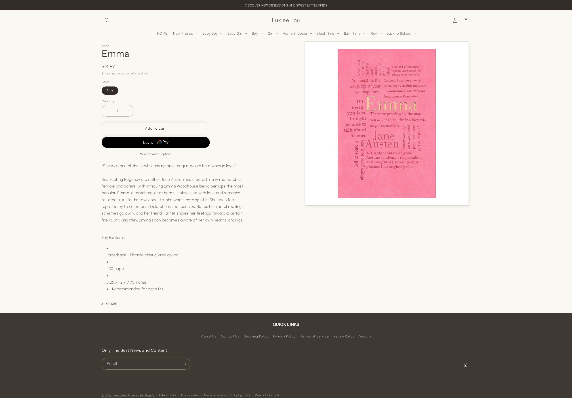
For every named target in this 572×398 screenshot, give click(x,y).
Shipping (108, 73)
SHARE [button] (111, 304)
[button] (107, 20)
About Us (208, 336)
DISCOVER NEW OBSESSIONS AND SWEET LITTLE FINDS (286, 5)
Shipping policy (241, 395)
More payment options (156, 154)
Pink (110, 90)
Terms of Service (314, 336)
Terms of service (215, 395)
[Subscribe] (184, 364)
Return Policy (344, 336)
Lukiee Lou (120, 395)
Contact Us (230, 336)
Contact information (268, 395)
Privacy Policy (284, 336)
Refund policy (168, 395)
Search (365, 336)
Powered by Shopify (141, 395)
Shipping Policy (256, 336)
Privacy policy (190, 395)
